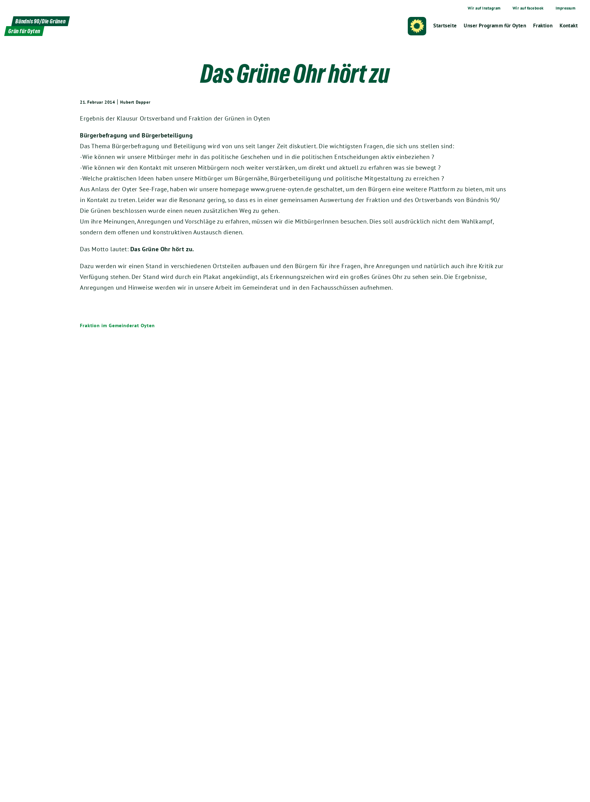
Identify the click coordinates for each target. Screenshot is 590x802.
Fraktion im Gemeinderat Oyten (117, 325)
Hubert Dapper (135, 102)
